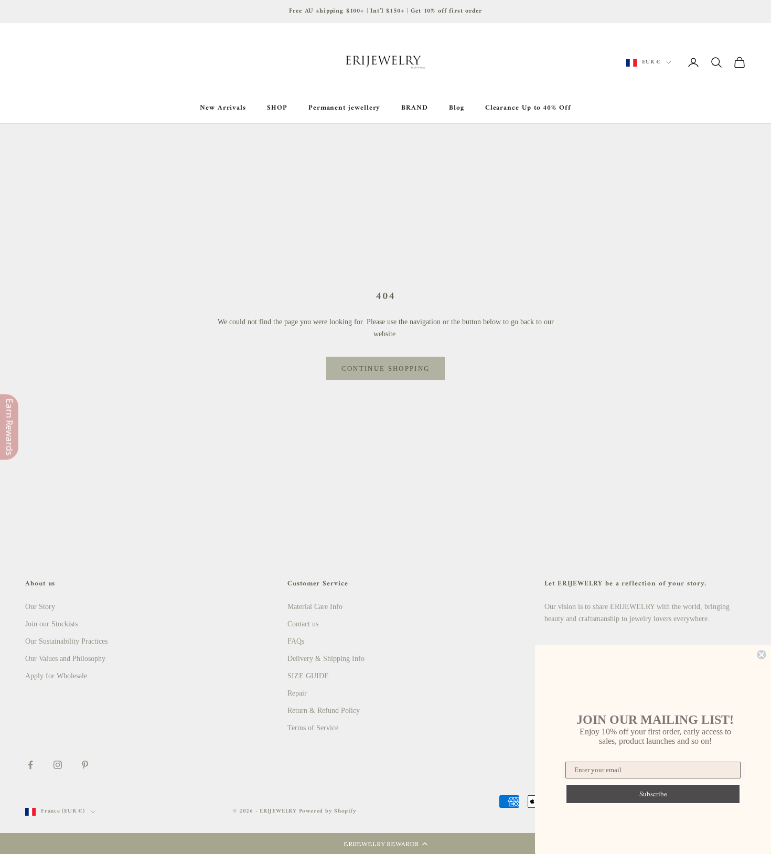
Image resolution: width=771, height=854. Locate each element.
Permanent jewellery (344, 108)
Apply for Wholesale (56, 676)
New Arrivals (223, 108)
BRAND (414, 108)
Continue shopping (385, 368)
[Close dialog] (761, 654)
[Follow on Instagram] (57, 765)
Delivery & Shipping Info (326, 659)
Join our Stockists (51, 624)
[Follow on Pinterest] (85, 765)
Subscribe (653, 793)
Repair (297, 693)
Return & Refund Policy (323, 710)
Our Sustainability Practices (66, 641)
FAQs (295, 641)
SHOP (277, 108)
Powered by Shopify (328, 811)
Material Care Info (314, 607)
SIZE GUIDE (308, 676)
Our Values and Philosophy (65, 659)
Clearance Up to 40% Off (528, 108)
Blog (456, 108)
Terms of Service (312, 728)
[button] (385, 843)
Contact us (302, 624)
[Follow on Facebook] (30, 765)
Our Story (40, 607)
